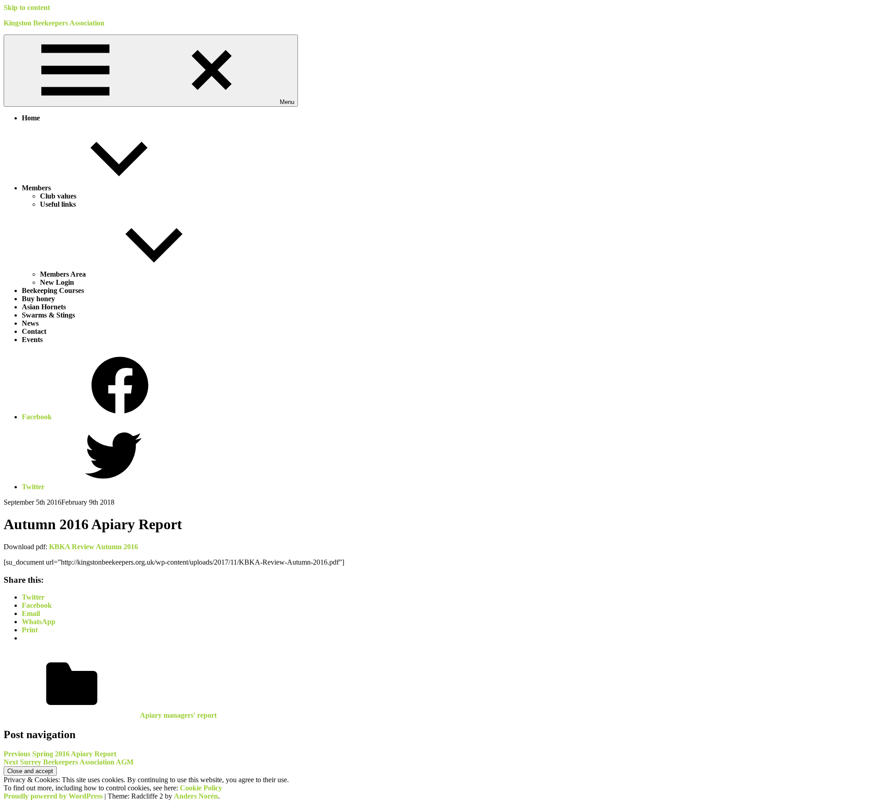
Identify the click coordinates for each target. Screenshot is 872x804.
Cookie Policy (201, 788)
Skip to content (27, 7)
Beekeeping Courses (53, 290)
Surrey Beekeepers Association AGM (69, 762)
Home (31, 118)
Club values (58, 196)
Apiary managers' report (178, 715)
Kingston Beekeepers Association (54, 23)
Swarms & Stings (48, 315)
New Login (57, 282)
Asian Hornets (44, 307)
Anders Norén (196, 796)
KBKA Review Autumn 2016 (93, 547)
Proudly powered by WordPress (53, 796)
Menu (287, 102)
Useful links (58, 204)
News (30, 323)
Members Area (63, 274)
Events (32, 339)
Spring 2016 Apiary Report (60, 754)
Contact (34, 331)
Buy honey (38, 299)
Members (36, 188)
